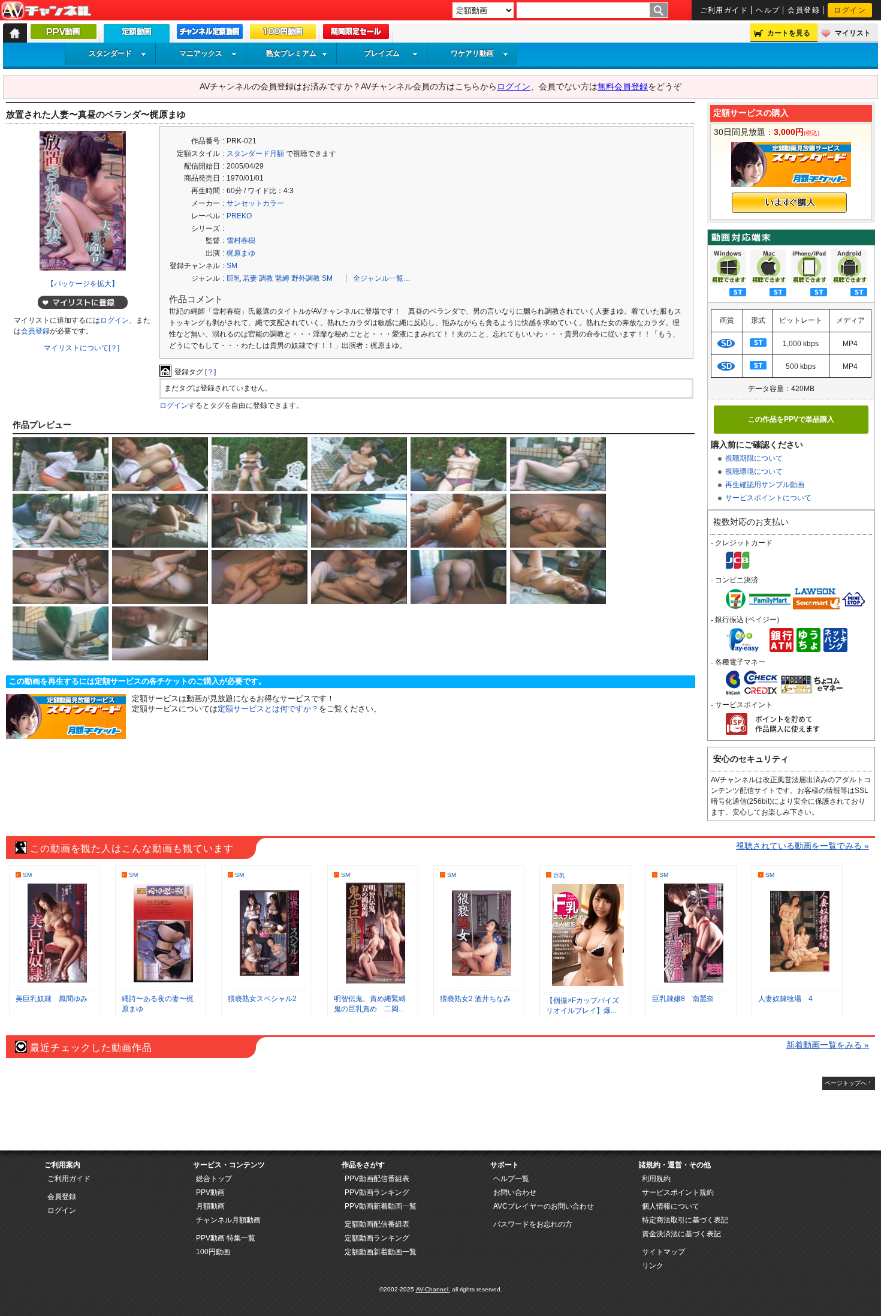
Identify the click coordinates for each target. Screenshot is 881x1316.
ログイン (850, 10)
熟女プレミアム (291, 53)
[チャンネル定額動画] (209, 34)
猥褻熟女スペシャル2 (262, 998)
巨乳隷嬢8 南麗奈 (683, 998)
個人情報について (670, 1206)
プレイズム (382, 53)
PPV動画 (210, 1192)
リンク (652, 1265)
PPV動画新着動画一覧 (381, 1206)
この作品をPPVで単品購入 (791, 419)
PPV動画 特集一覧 (225, 1238)
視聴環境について (754, 471)
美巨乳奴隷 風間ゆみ (52, 998)
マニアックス (200, 53)
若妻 (250, 278)
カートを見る (788, 33)
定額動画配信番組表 (377, 1224)
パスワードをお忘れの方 (532, 1224)
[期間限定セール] (356, 34)
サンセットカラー (255, 203)
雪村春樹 (241, 240)
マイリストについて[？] (81, 348)
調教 (266, 278)
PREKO (239, 216)
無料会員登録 (623, 86)
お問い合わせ (514, 1192)
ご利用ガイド (724, 10)
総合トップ (214, 1178)
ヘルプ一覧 (511, 1178)
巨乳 (234, 278)
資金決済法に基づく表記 (681, 1234)
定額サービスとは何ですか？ (268, 708)
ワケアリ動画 (472, 53)
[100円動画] (282, 34)
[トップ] (15, 33)
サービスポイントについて (768, 498)
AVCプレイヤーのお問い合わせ (543, 1206)
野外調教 (305, 278)
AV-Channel (46, 10)
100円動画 (213, 1252)
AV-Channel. (433, 1289)
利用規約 (656, 1178)
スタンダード (110, 53)
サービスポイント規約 (678, 1192)
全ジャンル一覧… (382, 278)
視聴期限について (754, 458)
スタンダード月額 (255, 153)
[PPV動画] (63, 34)
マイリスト (853, 33)
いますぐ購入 (789, 203)
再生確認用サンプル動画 (764, 484)
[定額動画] (136, 36)
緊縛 (282, 278)
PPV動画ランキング (377, 1192)
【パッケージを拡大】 (83, 284)
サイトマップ (663, 1252)
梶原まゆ (241, 253)
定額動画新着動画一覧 (381, 1252)
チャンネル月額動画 (228, 1220)
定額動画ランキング (377, 1238)
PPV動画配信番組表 (377, 1178)
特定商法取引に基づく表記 (685, 1220)
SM (232, 266)
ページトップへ (846, 1083)
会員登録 (804, 10)
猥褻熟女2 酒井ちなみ (475, 998)
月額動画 (210, 1206)
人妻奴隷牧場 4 (785, 998)
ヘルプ (768, 10)
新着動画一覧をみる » (827, 1045)
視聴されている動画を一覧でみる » (802, 846)
